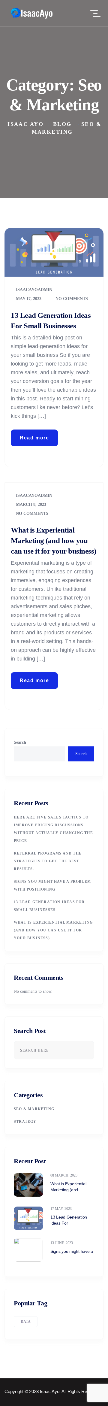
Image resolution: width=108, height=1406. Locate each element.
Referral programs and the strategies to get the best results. (48, 861)
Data (26, 1321)
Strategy (25, 1121)
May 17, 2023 (28, 298)
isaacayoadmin (33, 289)
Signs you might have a (71, 1251)
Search (20, 742)
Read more (34, 437)
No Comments (71, 298)
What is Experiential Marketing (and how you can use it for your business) (53, 540)
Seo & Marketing (34, 1109)
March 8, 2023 (30, 504)
